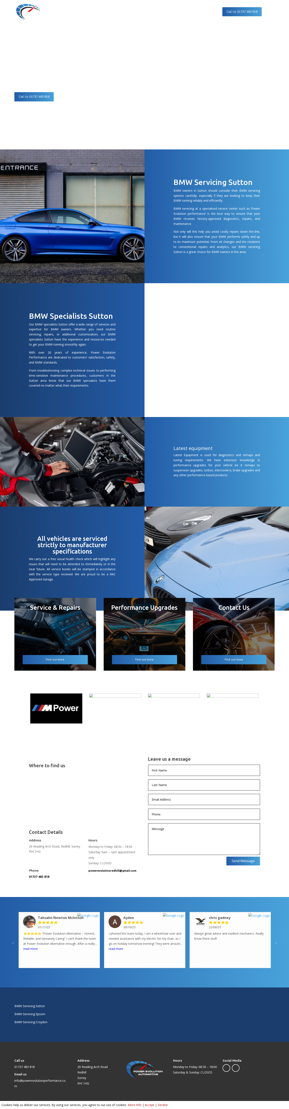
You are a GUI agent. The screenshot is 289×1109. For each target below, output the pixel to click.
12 (155, 974)
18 (180, 974)
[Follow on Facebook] (226, 1068)
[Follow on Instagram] (235, 1068)
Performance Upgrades (134, 11)
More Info (135, 1105)
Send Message (243, 861)
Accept (149, 1105)
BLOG (174, 11)
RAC (163, 11)
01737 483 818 (39, 877)
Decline (163, 1105)
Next (276, 942)
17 (176, 974)
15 (168, 974)
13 (159, 974)
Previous (13, 942)
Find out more (55, 660)
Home (87, 11)
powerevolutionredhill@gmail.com (112, 870)
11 (151, 974)
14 (163, 974)
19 (185, 974)
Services (102, 11)
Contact (189, 11)
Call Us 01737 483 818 (242, 12)
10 (146, 974)
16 (172, 974)
